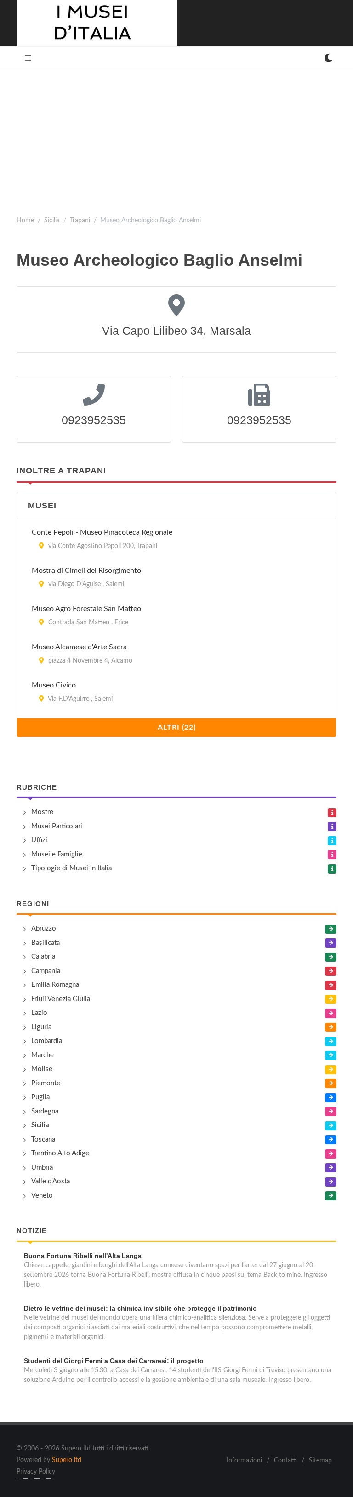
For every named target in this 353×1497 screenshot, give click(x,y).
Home (25, 220)
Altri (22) (177, 727)
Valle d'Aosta (50, 1181)
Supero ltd (66, 1460)
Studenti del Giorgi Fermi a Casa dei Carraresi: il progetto (114, 1360)
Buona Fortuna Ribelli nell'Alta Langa (83, 1255)
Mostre (42, 812)
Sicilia (52, 220)
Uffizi (39, 840)
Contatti (285, 1460)
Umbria (42, 1167)
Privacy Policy (36, 1471)
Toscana (43, 1139)
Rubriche (37, 787)
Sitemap (320, 1460)
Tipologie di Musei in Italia (71, 868)
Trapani (80, 220)
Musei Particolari (56, 826)
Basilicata (45, 942)
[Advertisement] (176, 139)
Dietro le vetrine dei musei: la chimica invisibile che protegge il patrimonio (140, 1308)
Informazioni (244, 1460)
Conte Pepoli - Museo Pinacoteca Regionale (102, 532)
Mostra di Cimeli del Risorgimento (86, 570)
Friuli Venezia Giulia (60, 999)
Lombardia (46, 1040)
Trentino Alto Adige (60, 1153)
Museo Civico (54, 685)
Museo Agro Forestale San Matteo (86, 608)
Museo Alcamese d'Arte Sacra (79, 647)
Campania (45, 970)
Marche (42, 1055)
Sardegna (44, 1111)
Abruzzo (43, 928)
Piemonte (45, 1083)
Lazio (39, 1012)
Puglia (40, 1097)
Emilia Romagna (55, 984)
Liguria (41, 1027)
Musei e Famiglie (56, 854)
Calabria (43, 956)
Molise (41, 1069)
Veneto (42, 1195)
